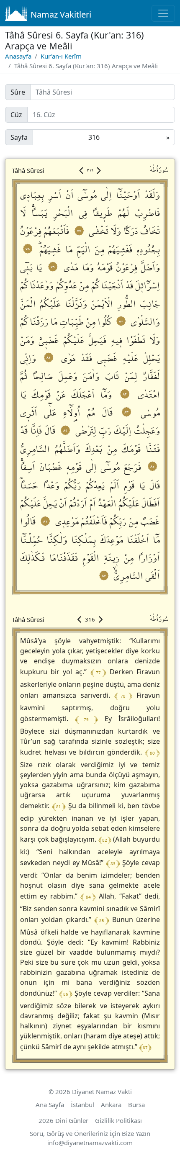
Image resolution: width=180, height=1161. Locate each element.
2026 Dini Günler (63, 1120)
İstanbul (82, 1104)
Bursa (136, 1104)
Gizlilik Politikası (118, 1120)
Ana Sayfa (50, 1104)
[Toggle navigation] (163, 13)
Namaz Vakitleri (61, 14)
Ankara (111, 1104)
